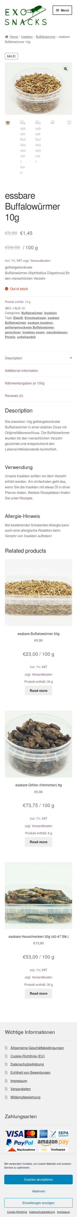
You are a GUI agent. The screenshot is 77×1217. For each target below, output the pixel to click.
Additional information (21, 370)
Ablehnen (38, 1191)
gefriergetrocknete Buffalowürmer (29, 327)
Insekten (27, 36)
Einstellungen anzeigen (38, 1202)
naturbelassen (56, 332)
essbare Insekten (40, 322)
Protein (10, 337)
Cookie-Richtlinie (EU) (27, 1056)
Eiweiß (18, 318)
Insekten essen (33, 332)
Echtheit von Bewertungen (30, 1072)
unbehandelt (26, 337)
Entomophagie (35, 318)
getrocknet (13, 332)
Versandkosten (40, 260)
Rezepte (25, 498)
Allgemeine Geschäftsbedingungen (37, 1047)
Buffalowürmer (45, 36)
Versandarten (20, 1088)
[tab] (38, 358)
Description (13, 358)
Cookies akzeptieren (38, 1179)
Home (14, 36)
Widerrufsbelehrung (25, 1097)
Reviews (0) (14, 395)
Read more (38, 690)
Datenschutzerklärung (42, 1212)
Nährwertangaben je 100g (24, 383)
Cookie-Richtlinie (17, 1212)
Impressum (63, 1212)
